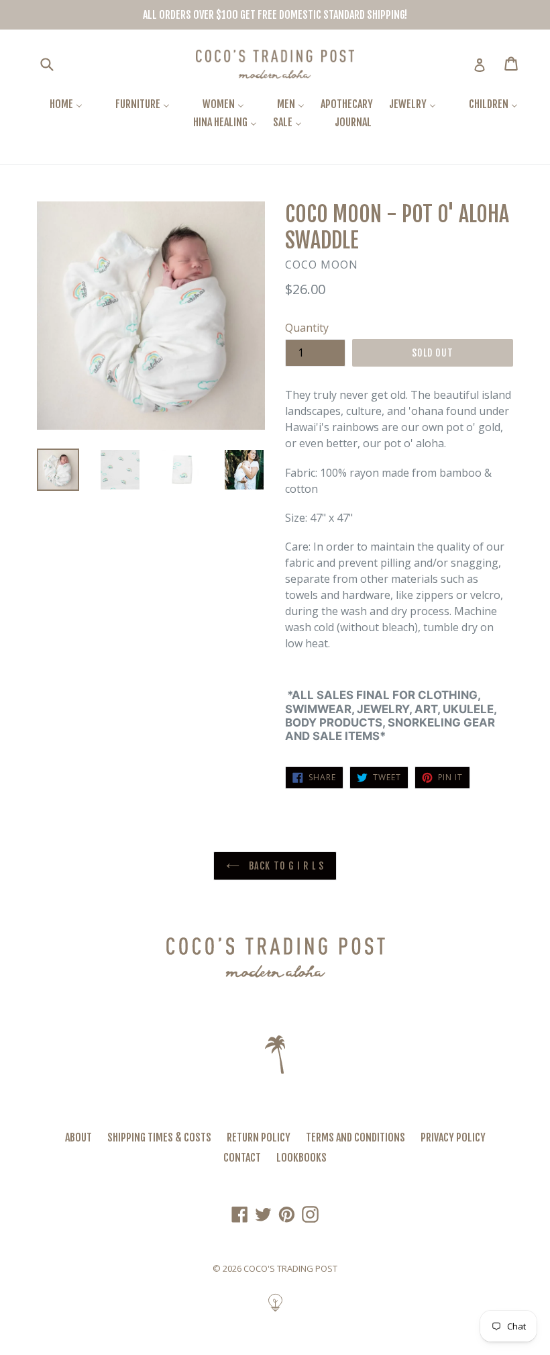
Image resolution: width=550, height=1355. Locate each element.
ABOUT (78, 1137)
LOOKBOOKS (301, 1157)
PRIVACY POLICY (453, 1137)
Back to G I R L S (285, 866)
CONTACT (242, 1157)
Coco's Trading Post (290, 1268)
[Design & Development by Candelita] (275, 1310)
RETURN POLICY (258, 1137)
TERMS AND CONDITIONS (355, 1137)
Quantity (307, 327)
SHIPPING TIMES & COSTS (159, 1137)
